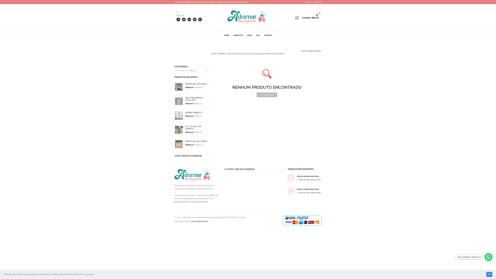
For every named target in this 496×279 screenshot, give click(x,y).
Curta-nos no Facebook (188, 156)
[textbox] (191, 70)
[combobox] (191, 70)
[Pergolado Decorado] (178, 86)
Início (214, 54)
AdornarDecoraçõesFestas (191, 202)
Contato (268, 35)
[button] (488, 257)
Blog (249, 35)
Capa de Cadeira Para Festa (308, 176)
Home (226, 35)
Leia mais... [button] (89, 274)
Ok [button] (489, 274)
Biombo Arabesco (194, 113)
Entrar (307, 2)
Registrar (318, 2)
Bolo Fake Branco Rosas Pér (194, 99)
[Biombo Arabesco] (178, 115)
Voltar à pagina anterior (311, 51)
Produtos (238, 35)
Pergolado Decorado (196, 84)
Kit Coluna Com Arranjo (193, 127)
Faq (258, 35)
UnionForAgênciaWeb (199, 221)
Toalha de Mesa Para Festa (308, 189)
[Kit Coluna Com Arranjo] (178, 129)
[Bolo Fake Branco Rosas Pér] (178, 101)
